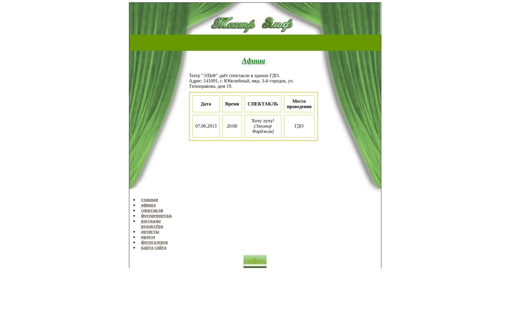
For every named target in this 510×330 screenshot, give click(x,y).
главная (149, 199)
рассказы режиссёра (152, 223)
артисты (150, 231)
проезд (148, 236)
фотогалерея (154, 242)
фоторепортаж (156, 215)
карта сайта (153, 247)
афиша (148, 204)
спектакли (152, 210)
